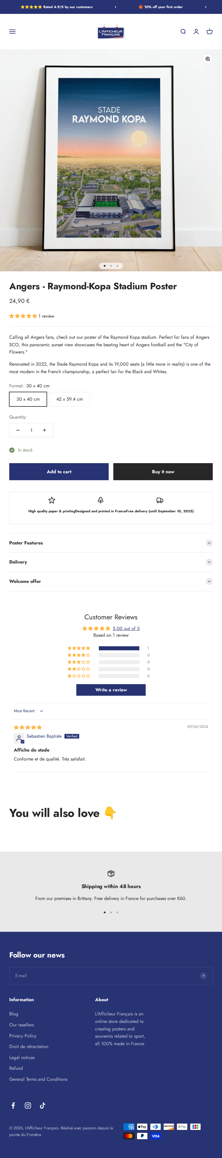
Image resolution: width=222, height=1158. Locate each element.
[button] (23, 316)
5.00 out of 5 (126, 628)
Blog (13, 1013)
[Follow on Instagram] (28, 1105)
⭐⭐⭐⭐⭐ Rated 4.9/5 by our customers (52, 7)
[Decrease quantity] (18, 430)
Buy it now (163, 471)
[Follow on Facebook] (13, 1105)
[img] (28, 727)
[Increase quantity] (44, 430)
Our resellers (21, 1024)
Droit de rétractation (28, 1046)
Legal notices (22, 1057)
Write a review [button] (111, 689)
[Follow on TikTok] (43, 1105)
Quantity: (18, 417)
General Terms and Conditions (38, 1079)
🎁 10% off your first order (156, 7)
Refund (16, 1068)
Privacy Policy (22, 1035)
